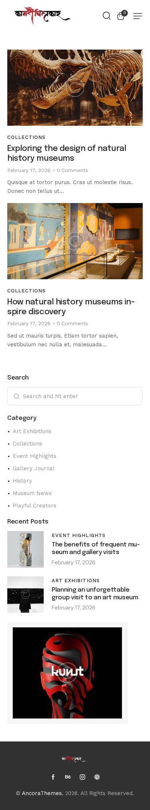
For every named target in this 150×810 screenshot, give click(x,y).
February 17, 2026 (29, 170)
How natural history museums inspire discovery (71, 307)
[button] (138, 16)
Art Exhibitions (76, 580)
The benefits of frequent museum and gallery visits (96, 549)
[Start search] (107, 15)
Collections (26, 137)
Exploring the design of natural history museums (66, 154)
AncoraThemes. (42, 793)
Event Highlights (79, 535)
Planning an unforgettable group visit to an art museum (95, 594)
